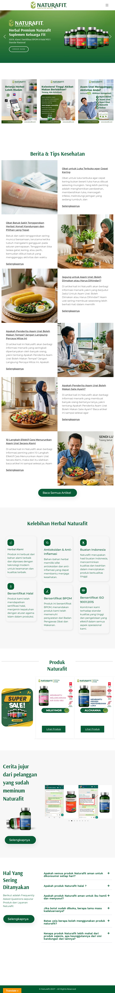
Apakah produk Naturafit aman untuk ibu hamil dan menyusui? (75, 897)
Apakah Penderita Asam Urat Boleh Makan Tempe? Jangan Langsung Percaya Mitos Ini (28, 335)
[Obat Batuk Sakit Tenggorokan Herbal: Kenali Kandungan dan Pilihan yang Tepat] (86, 241)
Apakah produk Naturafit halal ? (65, 885)
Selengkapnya (71, 206)
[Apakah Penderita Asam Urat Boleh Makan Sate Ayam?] (29, 404)
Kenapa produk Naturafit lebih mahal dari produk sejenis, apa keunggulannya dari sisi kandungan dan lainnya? (73, 936)
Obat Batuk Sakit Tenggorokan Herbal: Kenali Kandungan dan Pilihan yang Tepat (25, 226)
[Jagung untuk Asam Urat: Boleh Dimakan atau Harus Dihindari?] (29, 296)
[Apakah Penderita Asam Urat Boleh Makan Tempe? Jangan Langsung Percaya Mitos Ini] (86, 350)
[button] (107, 5)
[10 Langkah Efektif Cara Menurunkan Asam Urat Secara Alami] (86, 458)
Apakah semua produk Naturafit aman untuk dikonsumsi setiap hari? (73, 875)
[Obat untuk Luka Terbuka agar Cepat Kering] (29, 187)
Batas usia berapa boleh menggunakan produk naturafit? (74, 922)
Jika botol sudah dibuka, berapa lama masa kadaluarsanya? (73, 909)
